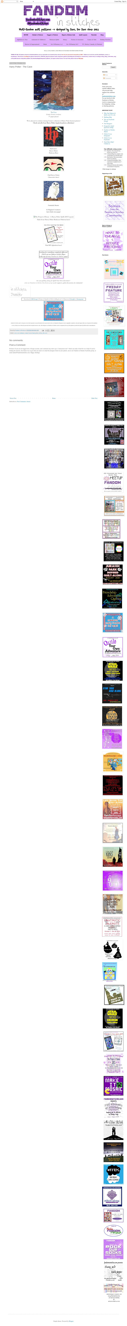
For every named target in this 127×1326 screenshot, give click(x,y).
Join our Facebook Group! (109, 120)
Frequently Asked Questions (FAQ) (109, 127)
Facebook (27, 299)
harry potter (35, 333)
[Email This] (46, 330)
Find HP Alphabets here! (53, 245)
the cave (45, 333)
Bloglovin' (58, 299)
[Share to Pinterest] (54, 330)
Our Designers (108, 123)
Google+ (73, 299)
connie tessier (28, 333)
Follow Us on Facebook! (108, 138)
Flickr (52, 299)
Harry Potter (55, 175)
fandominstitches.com (108, 96)
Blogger (71, 1321)
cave (15, 333)
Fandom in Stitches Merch (109, 130)
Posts (106, 75)
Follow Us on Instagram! (108, 135)
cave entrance (20, 333)
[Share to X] (50, 330)
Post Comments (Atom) (23, 401)
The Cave (54, 112)
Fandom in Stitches (57, 256)
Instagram (80, 299)
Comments (108, 78)
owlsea (40, 333)
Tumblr (46, 299)
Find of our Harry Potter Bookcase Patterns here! (53, 219)
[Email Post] (42, 330)
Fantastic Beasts (53, 205)
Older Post (94, 398)
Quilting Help (108, 117)
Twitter (41, 299)
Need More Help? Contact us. (109, 143)
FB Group (34, 299)
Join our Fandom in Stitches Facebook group (39, 283)
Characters (51, 177)
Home (54, 398)
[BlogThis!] (48, 330)
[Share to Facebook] (52, 330)
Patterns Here (53, 153)
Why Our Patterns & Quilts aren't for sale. (110, 114)
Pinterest (66, 299)
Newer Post (13, 398)
